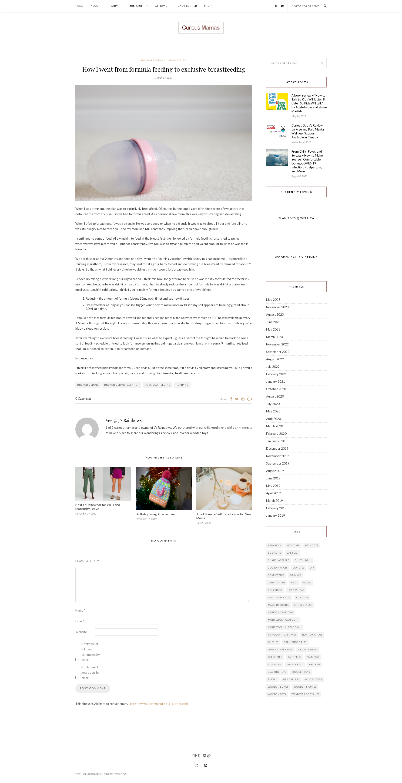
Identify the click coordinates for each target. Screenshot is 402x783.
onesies (273, 642)
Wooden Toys (277, 694)
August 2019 (275, 471)
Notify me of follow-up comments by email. (90, 652)
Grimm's (295, 575)
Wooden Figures (305, 687)
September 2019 (277, 463)
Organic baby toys (280, 649)
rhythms (314, 664)
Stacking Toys (277, 672)
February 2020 (276, 433)
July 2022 (273, 366)
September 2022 (277, 352)
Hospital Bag (296, 590)
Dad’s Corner (187, 5)
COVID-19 (298, 567)
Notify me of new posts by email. (90, 672)
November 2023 (277, 307)
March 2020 (274, 426)
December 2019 (277, 448)
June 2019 (273, 478)
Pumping (182, 384)
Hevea (306, 582)
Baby (114, 5)
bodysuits (274, 553)
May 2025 (273, 299)
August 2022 (275, 359)
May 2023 (273, 329)
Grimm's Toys (276, 582)
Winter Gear (313, 679)
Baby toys (274, 545)
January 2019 (275, 515)
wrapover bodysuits (305, 694)
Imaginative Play (279, 597)
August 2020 (275, 396)
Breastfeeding (153, 60)
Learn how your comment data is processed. (158, 704)
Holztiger (275, 590)
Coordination (277, 567)
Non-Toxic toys (312, 634)
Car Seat (292, 553)
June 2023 (273, 322)
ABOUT (95, 5)
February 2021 (276, 374)
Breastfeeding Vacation (122, 384)
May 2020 (273, 411)
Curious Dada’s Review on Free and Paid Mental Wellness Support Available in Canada (308, 131)
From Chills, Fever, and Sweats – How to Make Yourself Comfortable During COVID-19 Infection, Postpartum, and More (307, 161)
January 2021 (275, 381)
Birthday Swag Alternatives (156, 514)
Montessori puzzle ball (284, 627)
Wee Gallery (291, 679)
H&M (294, 582)
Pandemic (294, 657)
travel (272, 679)
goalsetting (276, 575)
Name (80, 610)
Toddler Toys (301, 672)
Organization (307, 649)
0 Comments (83, 398)
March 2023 (274, 337)
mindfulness (303, 605)
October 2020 (276, 389)
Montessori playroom (283, 620)
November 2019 (277, 456)
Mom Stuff (136, 5)
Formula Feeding (158, 384)
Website (81, 632)
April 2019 (273, 493)
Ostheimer (275, 657)
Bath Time (293, 545)
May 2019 (273, 486)
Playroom (274, 664)
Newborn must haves (282, 634)
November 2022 (277, 344)
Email (79, 621)
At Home (161, 5)
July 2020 (273, 404)
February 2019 (276, 508)
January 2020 (275, 441)
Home (79, 5)
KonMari (302, 597)
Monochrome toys (280, 612)
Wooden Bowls (278, 687)
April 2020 (273, 419)
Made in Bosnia (278, 605)
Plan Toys (313, 657)
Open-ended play (295, 642)
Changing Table (278, 560)
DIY (312, 567)
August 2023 (275, 314)
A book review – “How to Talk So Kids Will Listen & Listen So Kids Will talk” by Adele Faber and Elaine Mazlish (309, 103)
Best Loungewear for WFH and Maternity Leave (97, 507)
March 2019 (274, 500)
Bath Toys (311, 545)
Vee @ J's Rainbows (124, 420)
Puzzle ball (295, 664)
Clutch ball (303, 560)
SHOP (207, 5)
